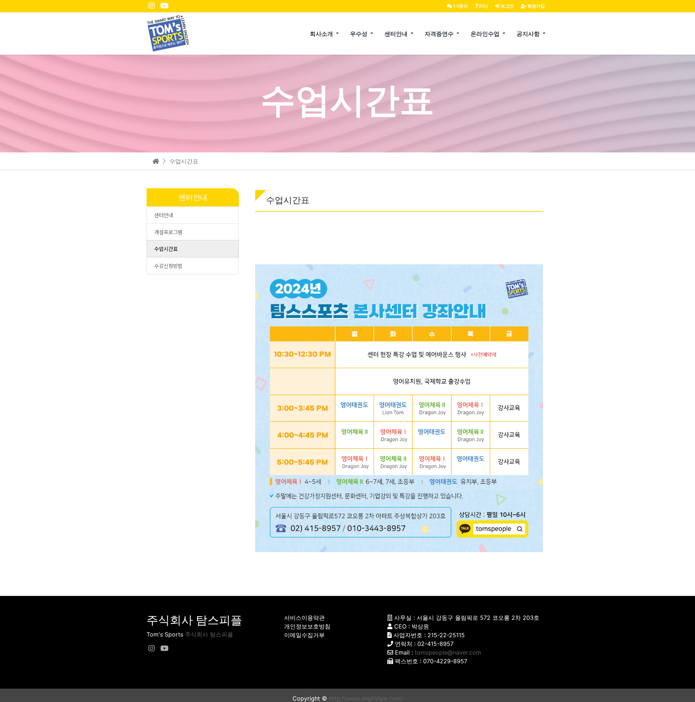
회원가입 (535, 6)
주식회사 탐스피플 (209, 634)
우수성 (359, 34)
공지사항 (529, 34)
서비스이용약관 (304, 617)
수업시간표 (166, 248)
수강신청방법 (168, 265)
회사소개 (322, 34)
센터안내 (396, 34)
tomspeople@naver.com (448, 652)
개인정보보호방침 (307, 626)
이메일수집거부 (304, 635)
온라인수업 (486, 34)
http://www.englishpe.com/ (366, 698)
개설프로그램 (168, 232)
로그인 (507, 6)
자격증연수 (440, 34)
